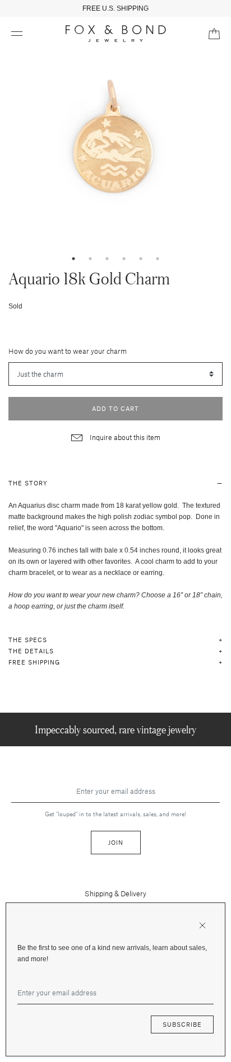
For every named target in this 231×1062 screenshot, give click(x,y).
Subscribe (182, 1024)
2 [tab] (90, 258)
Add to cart (115, 408)
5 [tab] (140, 258)
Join (115, 842)
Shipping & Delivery (115, 893)
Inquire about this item (124, 437)
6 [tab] (157, 258)
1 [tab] (73, 258)
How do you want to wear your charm (67, 351)
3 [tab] (107, 258)
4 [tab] (124, 258)
